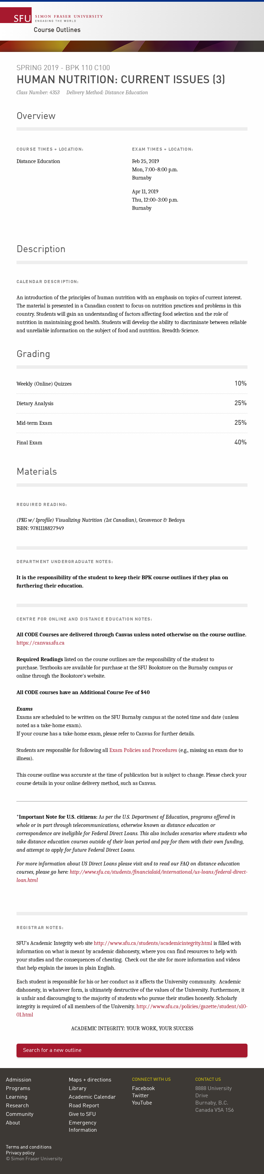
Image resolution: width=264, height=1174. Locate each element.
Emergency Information (83, 1126)
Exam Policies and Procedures (143, 750)
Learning (17, 1097)
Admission (18, 1080)
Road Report (84, 1106)
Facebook (143, 1088)
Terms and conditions (29, 1147)
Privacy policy (20, 1153)
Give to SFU (82, 1114)
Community (19, 1114)
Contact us (208, 1079)
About (13, 1123)
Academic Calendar (92, 1097)
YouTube (142, 1103)
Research (17, 1106)
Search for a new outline (52, 1050)
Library (77, 1088)
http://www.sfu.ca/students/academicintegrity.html (153, 943)
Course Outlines (57, 30)
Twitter (140, 1096)
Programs (18, 1088)
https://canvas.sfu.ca (40, 643)
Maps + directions (90, 1080)
